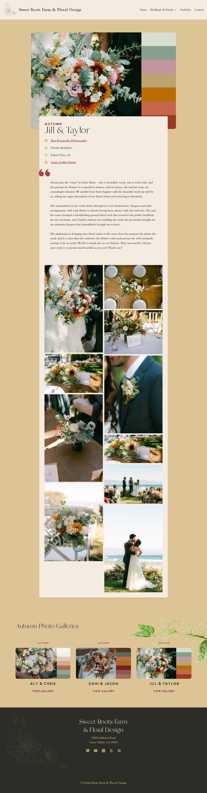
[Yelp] (111, 750)
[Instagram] (103, 750)
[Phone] (87, 750)
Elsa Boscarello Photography (69, 140)
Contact (199, 9)
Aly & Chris (43, 684)
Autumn (53, 124)
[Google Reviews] (119, 750)
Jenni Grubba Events (63, 162)
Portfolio (185, 9)
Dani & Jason (103, 684)
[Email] (95, 750)
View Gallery (43, 691)
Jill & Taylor (164, 684)
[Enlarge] (98, 269)
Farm (143, 9)
